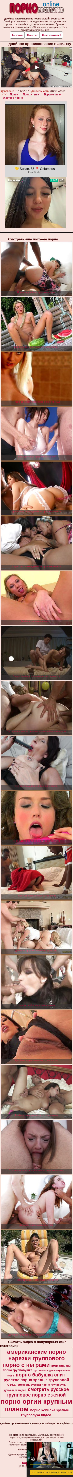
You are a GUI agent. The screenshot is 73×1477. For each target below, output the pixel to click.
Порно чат (32, 35)
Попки (14, 94)
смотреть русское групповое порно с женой (37, 1392)
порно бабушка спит (40, 1374)
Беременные (52, 94)
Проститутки (31, 94)
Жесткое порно (13, 97)
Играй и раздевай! (51, 35)
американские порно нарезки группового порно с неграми (34, 1358)
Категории (17, 35)
